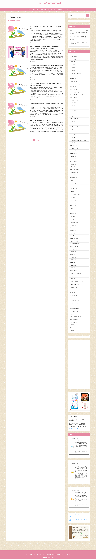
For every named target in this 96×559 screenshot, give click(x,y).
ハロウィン (74, 97)
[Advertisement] (79, 366)
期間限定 (74, 167)
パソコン (74, 235)
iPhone (73, 227)
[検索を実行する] (87, 15)
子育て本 (74, 278)
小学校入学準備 (75, 308)
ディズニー (75, 134)
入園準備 (74, 295)
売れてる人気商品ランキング (79, 140)
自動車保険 (74, 265)
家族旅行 (74, 61)
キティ (74, 129)
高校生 (73, 213)
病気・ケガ (74, 314)
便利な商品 (74, 153)
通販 (73, 175)
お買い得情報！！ (75, 84)
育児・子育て (75, 284)
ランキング (74, 145)
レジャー (74, 64)
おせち (73, 78)
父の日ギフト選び (75, 172)
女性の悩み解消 (75, 243)
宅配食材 (74, 249)
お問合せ (68, 554)
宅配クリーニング (75, 246)
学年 (73, 197)
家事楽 (73, 251)
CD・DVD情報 (74, 76)
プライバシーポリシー (60, 554)
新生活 (73, 164)
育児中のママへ (75, 319)
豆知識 (73, 325)
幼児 (73, 208)
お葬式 (73, 230)
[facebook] (46, 552)
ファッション (75, 100)
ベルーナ (74, 142)
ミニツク (74, 121)
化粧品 (73, 156)
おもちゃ (74, 81)
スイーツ (74, 89)
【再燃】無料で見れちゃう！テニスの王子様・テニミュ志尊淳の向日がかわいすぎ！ (79, 32)
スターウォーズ (76, 132)
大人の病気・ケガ (75, 194)
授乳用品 (74, 306)
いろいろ (74, 56)
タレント (73, 183)
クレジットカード (75, 233)
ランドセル (75, 311)
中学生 (73, 200)
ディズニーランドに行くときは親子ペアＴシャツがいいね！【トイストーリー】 (79, 38)
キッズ (74, 102)
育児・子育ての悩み (76, 316)
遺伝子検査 (74, 270)
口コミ (73, 159)
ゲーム (73, 86)
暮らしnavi (12, 20)
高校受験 (74, 322)
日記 (72, 219)
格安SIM (73, 262)
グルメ (73, 70)
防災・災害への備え (76, 273)
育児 (73, 327)
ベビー (74, 105)
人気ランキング (76, 124)
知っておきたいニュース (77, 281)
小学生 (73, 205)
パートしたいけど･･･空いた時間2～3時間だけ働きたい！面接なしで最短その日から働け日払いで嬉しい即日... (81, 468)
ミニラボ (74, 137)
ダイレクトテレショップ (77, 94)
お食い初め (74, 290)
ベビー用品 (74, 292)
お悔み (73, 67)
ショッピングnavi (76, 73)
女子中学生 (74, 161)
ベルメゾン (75, 126)
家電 (73, 254)
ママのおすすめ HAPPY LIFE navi (48, 3)
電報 (72, 330)
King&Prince (74, 185)
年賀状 (73, 257)
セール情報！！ (75, 92)
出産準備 (74, 298)
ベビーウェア (75, 300)
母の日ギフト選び (75, 169)
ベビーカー (75, 303)
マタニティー (75, 108)
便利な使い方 (74, 238)
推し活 (73, 216)
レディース (75, 113)
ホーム (27, 554)
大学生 (73, 203)
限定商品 (74, 177)
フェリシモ (74, 118)
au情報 (73, 225)
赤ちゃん (74, 211)
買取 (73, 268)
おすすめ (74, 59)
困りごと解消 (74, 241)
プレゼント (74, 188)
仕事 (72, 191)
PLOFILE (53, 554)
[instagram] (49, 552)
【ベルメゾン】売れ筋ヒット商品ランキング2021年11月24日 (79, 44)
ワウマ (73, 151)
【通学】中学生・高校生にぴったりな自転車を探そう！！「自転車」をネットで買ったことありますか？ (81, 443)
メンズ (74, 110)
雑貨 (73, 180)
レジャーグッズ (75, 148)
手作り (73, 259)
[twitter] (48, 552)
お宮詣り (74, 287)
